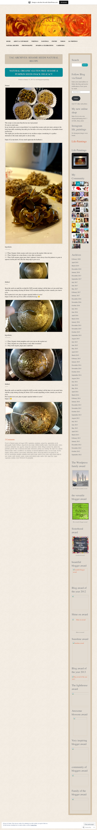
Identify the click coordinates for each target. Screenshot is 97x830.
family (39, 447)
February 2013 (76, 438)
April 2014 (75, 392)
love (56, 448)
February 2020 (76, 259)
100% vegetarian (29, 443)
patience (16, 452)
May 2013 (75, 428)
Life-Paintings (79, 141)
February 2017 (76, 292)
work (17, 458)
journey (39, 448)
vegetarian (7, 458)
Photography (27, 45)
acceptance (37, 443)
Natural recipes (12, 45)
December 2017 (76, 276)
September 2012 (76, 455)
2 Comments (10, 439)
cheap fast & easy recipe (28, 445)
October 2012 (76, 451)
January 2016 (76, 322)
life (50, 448)
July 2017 (75, 282)
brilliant (18, 445)
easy (18, 447)
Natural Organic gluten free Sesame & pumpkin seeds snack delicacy (33, 72)
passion (12, 452)
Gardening (60, 45)
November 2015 (76, 329)
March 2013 (75, 435)
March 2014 (75, 395)
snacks (42, 456)
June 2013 (75, 425)
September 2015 (76, 335)
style (46, 456)
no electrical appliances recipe (40, 450)
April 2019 (75, 262)
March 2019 (75, 266)
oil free (59, 450)
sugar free (50, 456)
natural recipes (9, 450)
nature (15, 450)
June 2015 (75, 345)
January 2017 (76, 295)
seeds (13, 456)
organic (7, 452)
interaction (34, 448)
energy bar (28, 447)
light (53, 448)
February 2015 (76, 358)
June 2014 (75, 385)
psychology (13, 454)
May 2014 (75, 388)
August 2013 (75, 418)
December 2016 (76, 299)
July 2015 (75, 342)
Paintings (45, 41)
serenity (18, 456)
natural (60, 448)
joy (43, 448)
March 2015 (75, 355)
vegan (55, 456)
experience (34, 447)
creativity (7, 447)
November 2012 (76, 448)
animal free (44, 443)
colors (60, 445)
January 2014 (76, 402)
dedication (13, 447)
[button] (34, 103)
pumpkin (19, 454)
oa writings (72, 41)
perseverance (22, 452)
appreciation (51, 443)
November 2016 (76, 302)
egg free (22, 447)
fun (52, 447)
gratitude (7, 448)
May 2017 (75, 289)
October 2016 (76, 305)
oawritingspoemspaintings (42, 79)
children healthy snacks (41, 445)
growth (12, 448)
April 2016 (75, 315)
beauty (14, 445)
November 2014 (76, 368)
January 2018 (76, 272)
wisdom (13, 458)
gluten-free (57, 447)
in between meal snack (24, 448)
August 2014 (75, 378)
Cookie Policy (34, 825)
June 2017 (75, 286)
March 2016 (75, 319)
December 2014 (76, 365)
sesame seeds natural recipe (32, 456)
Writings (34, 41)
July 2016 (75, 309)
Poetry (54, 41)
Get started (64, 2)
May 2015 (75, 349)
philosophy (30, 452)
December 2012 (76, 445)
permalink (30, 458)
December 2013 (76, 405)
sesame (22, 456)
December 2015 (76, 325)
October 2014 (76, 372)
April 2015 (75, 352)
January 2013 (76, 441)
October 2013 (76, 411)
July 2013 (75, 421)
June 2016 (75, 312)
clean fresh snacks (53, 445)
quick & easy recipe (43, 454)
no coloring (28, 450)
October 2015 (76, 332)
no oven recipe (52, 450)
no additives (21, 450)
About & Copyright (21, 41)
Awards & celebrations (44, 45)
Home (8, 41)
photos (35, 452)
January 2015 (76, 362)
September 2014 (76, 375)
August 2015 (75, 339)
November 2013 (76, 408)
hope (16, 448)
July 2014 (75, 382)
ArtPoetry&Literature (49, 19)
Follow (76, 98)
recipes (10, 456)
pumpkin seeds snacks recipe (29, 454)
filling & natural (46, 447)
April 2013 (75, 431)
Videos (62, 41)
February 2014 (76, 398)
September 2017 (76, 279)
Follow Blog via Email (78, 76)
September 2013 (76, 415)
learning (47, 448)
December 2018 (76, 269)
